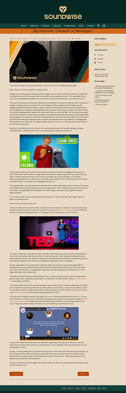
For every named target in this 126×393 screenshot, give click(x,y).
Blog (81, 26)
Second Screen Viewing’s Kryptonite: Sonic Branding (104, 92)
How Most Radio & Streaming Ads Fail (101, 101)
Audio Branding (42, 38)
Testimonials (69, 26)
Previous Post (17, 374)
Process (45, 26)
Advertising (34, 38)
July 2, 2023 (14, 38)
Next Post (83, 374)
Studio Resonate (21, 292)
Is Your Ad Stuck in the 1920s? (103, 96)
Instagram (100, 59)
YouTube (100, 62)
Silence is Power (102, 104)
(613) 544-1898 (103, 74)
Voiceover (68, 38)
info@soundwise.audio (101, 76)
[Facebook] (98, 25)
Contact (90, 26)
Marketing (53, 38)
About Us (34, 26)
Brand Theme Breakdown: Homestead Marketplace (104, 87)
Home (23, 26)
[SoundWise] (63, 3)
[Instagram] (104, 25)
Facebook (100, 55)
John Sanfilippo (23, 38)
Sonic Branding (61, 38)
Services (57, 26)
